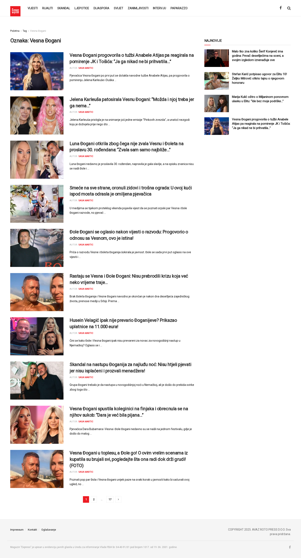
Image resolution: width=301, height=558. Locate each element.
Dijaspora (101, 8)
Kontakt (32, 529)
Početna (14, 30)
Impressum (17, 529)
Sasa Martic (85, 68)
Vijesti (33, 8)
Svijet (118, 8)
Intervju (159, 8)
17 (110, 499)
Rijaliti (47, 8)
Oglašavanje (48, 529)
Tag (25, 30)
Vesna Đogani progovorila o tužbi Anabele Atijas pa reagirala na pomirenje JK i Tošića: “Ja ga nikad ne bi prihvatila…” (261, 123)
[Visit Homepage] (15, 8)
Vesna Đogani (38, 30)
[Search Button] (289, 8)
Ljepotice (82, 8)
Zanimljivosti (138, 8)
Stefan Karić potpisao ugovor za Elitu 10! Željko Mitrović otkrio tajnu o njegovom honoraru (259, 78)
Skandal (63, 8)
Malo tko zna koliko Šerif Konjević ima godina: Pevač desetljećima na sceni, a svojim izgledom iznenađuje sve (258, 56)
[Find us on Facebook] (281, 8)
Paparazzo (179, 8)
